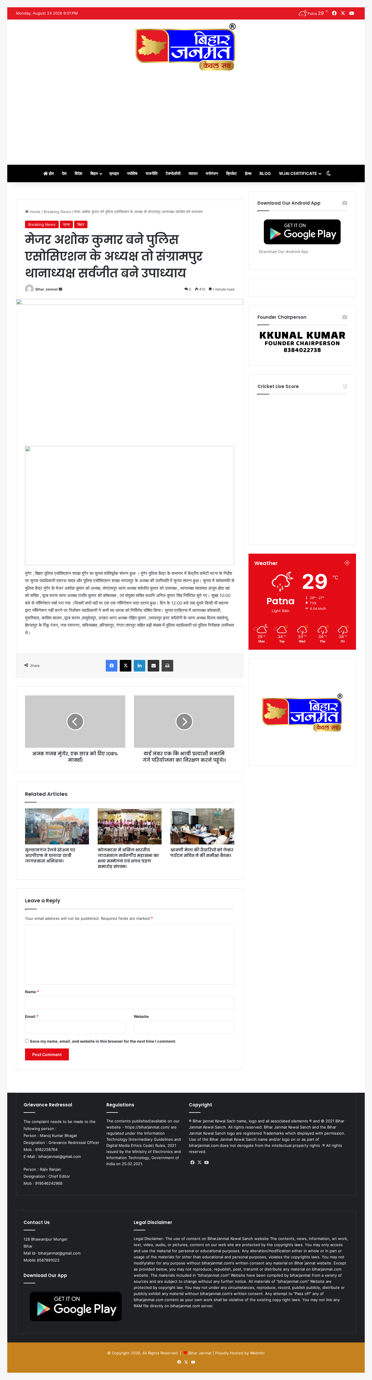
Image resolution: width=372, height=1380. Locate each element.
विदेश (78, 173)
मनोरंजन (212, 173)
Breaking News (57, 211)
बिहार (94, 173)
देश (64, 173)
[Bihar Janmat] (186, 47)
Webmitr (257, 1353)
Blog (265, 173)
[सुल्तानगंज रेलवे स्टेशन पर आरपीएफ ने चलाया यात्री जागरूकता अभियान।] (57, 826)
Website (141, 1016)
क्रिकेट (231, 173)
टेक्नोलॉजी (173, 173)
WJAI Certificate (298, 173)
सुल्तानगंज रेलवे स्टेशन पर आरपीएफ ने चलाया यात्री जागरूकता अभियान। (50, 855)
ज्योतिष (132, 173)
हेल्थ (248, 173)
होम (51, 173)
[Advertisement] (186, 115)
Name (32, 991)
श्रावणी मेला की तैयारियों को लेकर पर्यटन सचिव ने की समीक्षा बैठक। (201, 852)
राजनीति (152, 173)
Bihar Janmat (46, 289)
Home (34, 211)
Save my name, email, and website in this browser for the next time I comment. (103, 1041)
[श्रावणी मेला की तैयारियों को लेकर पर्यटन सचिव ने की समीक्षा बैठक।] (202, 826)
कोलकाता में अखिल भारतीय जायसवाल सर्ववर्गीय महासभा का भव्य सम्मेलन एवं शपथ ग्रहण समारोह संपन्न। (128, 858)
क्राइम (114, 173)
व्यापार (193, 173)
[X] (199, 1162)
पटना (66, 224)
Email (31, 1016)
